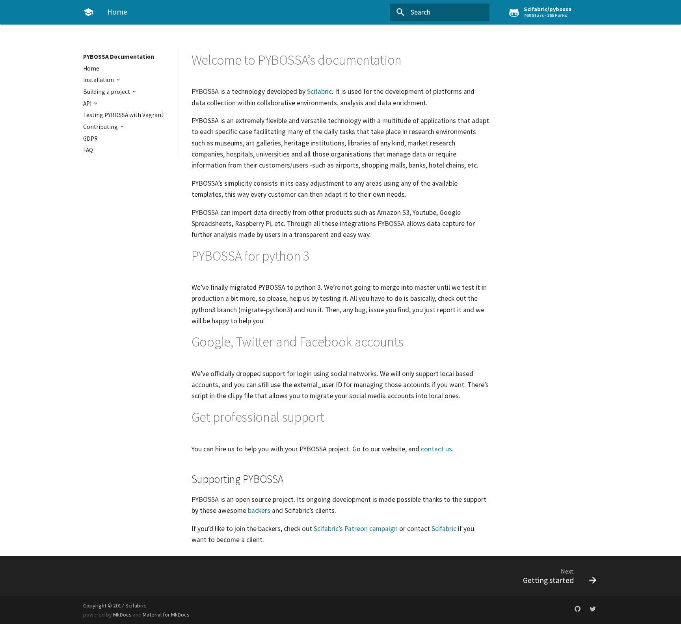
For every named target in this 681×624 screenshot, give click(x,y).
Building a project (107, 91)
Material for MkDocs (166, 614)
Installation (99, 80)
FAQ (88, 150)
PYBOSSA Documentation (118, 56)
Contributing (101, 126)
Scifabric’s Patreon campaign (356, 528)
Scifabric (319, 91)
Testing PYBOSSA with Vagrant (123, 115)
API (88, 103)
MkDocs (122, 614)
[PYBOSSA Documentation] (88, 12)
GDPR (90, 138)
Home (91, 68)
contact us (436, 449)
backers (259, 510)
